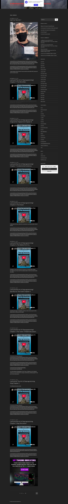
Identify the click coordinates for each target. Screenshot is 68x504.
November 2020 (44, 85)
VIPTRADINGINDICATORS (45, 143)
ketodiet (42, 125)
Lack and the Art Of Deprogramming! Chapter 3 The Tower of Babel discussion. (49, 41)
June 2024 (42, 63)
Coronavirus (43, 115)
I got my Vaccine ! (15, 20)
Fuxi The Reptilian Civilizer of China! (50, 53)
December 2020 (44, 83)
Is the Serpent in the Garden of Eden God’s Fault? (49, 28)
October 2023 (43, 77)
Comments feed (44, 157)
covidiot (42, 119)
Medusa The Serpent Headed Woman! (47, 26)
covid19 (42, 117)
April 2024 (42, 65)
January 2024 (43, 71)
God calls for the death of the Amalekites (48, 30)
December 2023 (44, 73)
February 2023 (43, 79)
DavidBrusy (43, 44)
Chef (41, 111)
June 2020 (42, 95)
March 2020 (43, 101)
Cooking (42, 113)
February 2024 (43, 69)
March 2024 (43, 67)
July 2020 (42, 93)
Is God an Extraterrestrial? (45, 34)
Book (42, 107)
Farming (42, 121)
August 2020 (43, 91)
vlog (41, 147)
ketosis (42, 129)
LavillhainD (43, 40)
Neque (42, 133)
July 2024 (42, 61)
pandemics (43, 135)
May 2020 (42, 97)
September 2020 (44, 89)
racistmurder (43, 137)
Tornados (42, 139)
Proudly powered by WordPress (15, 501)
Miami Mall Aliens (44, 131)
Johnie (42, 55)
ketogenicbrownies (44, 127)
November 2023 (44, 75)
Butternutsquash (44, 109)
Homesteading (43, 123)
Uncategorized (43, 141)
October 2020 (43, 87)
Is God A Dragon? (44, 32)
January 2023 (43, 81)
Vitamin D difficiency (44, 145)
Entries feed (43, 155)
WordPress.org (43, 159)
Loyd (41, 53)
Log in (42, 153)
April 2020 (42, 99)
